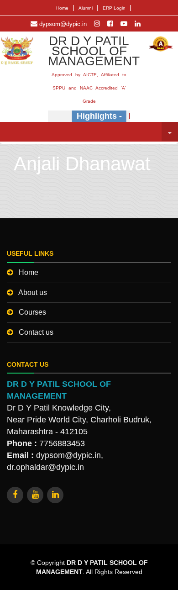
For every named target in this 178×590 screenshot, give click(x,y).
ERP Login (114, 8)
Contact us (36, 332)
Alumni (86, 8)
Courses (32, 312)
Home (62, 8)
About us (32, 292)
